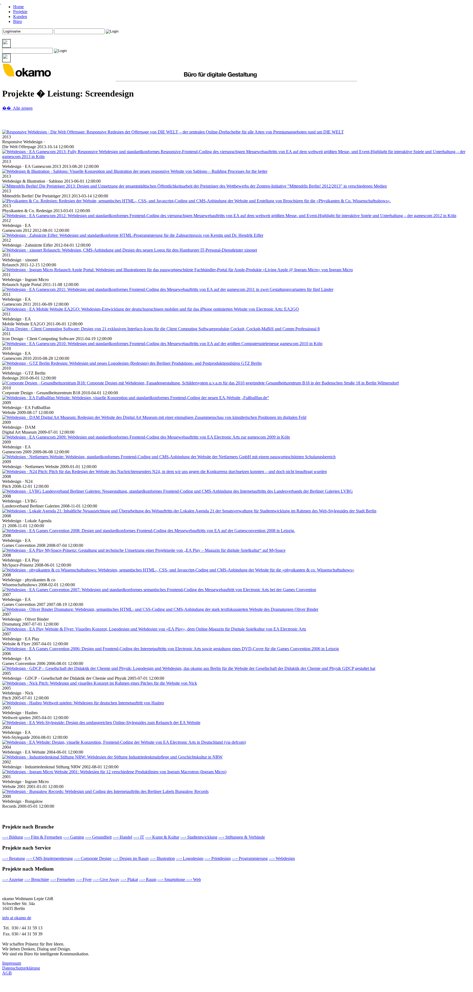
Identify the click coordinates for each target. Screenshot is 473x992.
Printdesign (217, 858)
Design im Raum (131, 858)
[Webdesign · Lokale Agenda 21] (189, 511)
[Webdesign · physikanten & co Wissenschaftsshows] (178, 570)
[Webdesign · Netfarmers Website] (169, 456)
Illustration (162, 858)
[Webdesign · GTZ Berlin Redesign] (132, 363)
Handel (122, 837)
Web (193, 879)
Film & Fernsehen (43, 837)
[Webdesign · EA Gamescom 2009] (146, 437)
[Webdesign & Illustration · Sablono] (134, 171)
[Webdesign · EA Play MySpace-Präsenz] (143, 550)
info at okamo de (16, 917)
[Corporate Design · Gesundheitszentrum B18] (200, 383)
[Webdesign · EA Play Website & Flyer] (154, 629)
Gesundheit (98, 837)
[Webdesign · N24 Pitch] (164, 471)
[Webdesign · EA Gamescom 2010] (162, 343)
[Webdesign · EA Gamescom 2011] (167, 289)
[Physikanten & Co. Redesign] (196, 201)
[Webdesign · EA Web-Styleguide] (101, 722)
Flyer (84, 879)
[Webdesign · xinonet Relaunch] (129, 250)
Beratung (13, 858)
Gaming (73, 837)
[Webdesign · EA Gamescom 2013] (236, 156)
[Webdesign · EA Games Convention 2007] (159, 589)
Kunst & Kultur (162, 837)
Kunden (20, 16)
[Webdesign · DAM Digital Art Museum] (154, 417)
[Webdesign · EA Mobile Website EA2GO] (150, 309)
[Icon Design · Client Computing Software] (161, 328)
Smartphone (171, 879)
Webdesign (282, 858)
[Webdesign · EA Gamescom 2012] (229, 215)
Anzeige (12, 879)
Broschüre (36, 879)
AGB (7, 973)
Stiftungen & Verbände (241, 837)
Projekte (20, 11)
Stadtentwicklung (198, 837)
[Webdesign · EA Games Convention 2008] (148, 530)
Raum (147, 879)
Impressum (11, 963)
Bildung (12, 837)
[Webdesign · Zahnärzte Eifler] (132, 235)
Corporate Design (92, 858)
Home (18, 6)
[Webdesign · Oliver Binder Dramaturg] (160, 609)
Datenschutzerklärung (21, 968)
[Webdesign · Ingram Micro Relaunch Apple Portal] (177, 269)
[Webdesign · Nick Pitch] (99, 683)
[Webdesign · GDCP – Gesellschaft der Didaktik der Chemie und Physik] (188, 668)
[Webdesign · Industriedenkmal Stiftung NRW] (112, 757)
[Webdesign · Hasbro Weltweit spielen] (83, 703)
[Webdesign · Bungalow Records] (105, 791)
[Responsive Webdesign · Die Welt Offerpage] (173, 132)
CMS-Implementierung (49, 858)
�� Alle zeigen (17, 108)
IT (138, 837)
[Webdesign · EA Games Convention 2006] (170, 648)
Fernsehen (62, 879)
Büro (17, 21)
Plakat (129, 879)
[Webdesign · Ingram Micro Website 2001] (114, 771)
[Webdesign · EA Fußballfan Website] (135, 397)
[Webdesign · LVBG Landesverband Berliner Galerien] (177, 491)
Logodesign (189, 858)
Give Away (106, 879)
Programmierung (250, 858)
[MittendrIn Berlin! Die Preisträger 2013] (194, 186)
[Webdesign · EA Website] (124, 742)
